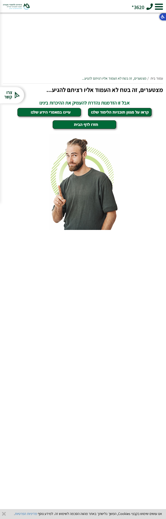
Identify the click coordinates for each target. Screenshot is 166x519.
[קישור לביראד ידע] (49, 112)
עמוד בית (156, 78)
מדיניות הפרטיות (26, 513)
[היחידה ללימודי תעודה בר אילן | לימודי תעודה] (16, 5)
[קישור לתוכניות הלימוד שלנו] (120, 112)
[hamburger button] (159, 7)
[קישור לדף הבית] (84, 125)
